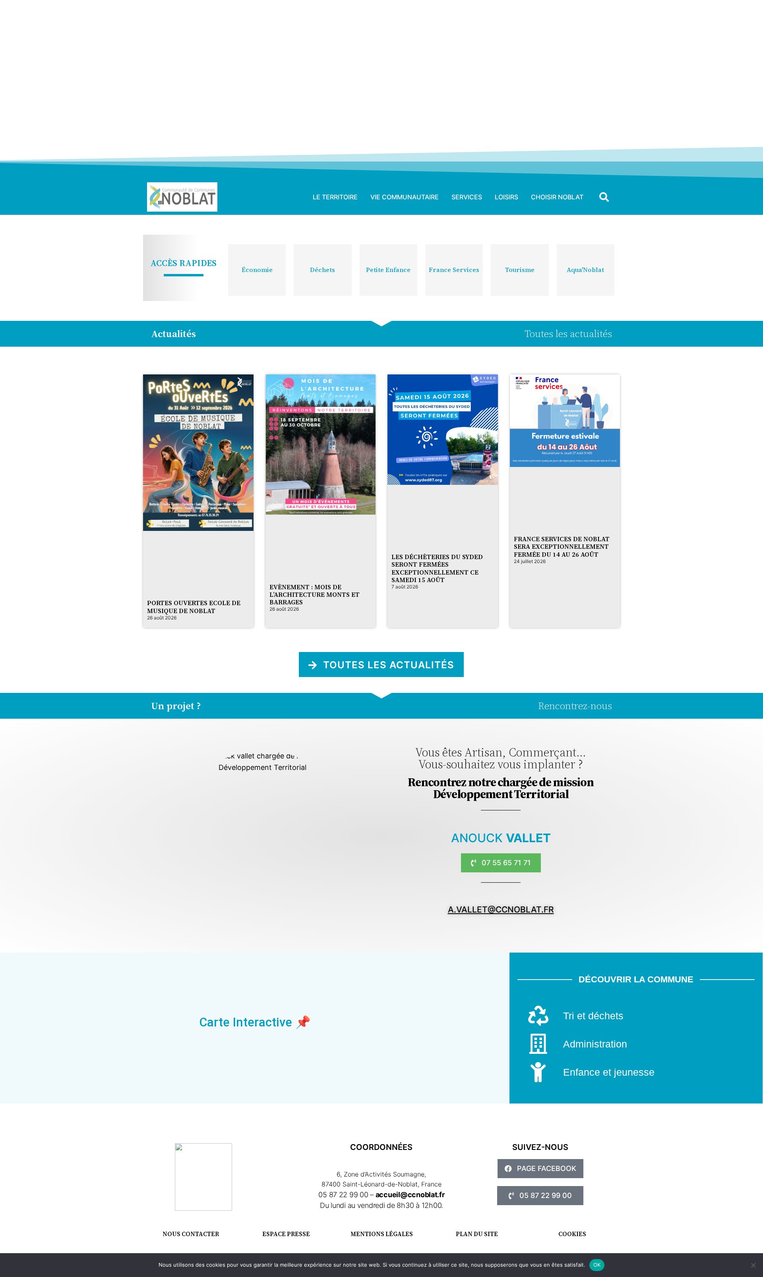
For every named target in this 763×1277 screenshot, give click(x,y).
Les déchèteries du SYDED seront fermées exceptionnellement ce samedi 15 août (437, 568)
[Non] (753, 1265)
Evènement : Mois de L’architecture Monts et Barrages (314, 594)
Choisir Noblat (557, 197)
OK (597, 1265)
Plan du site (477, 1234)
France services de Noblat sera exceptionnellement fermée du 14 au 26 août (562, 546)
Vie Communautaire (404, 197)
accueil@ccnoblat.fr (410, 1194)
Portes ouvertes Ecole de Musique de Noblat (193, 606)
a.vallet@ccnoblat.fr (501, 909)
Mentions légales (382, 1234)
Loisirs (506, 197)
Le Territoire (335, 197)
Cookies (572, 1234)
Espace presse (286, 1234)
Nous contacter (191, 1234)
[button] (604, 197)
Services (466, 197)
